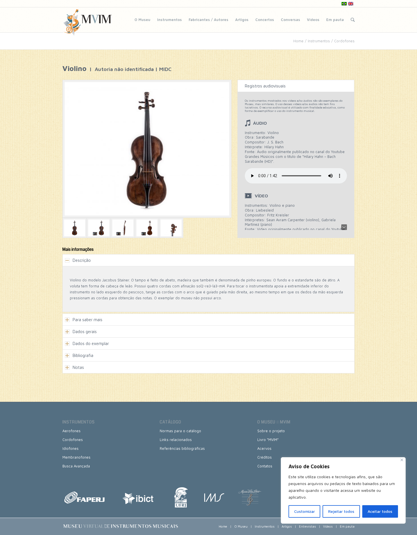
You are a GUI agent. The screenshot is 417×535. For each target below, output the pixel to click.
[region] (343, 490)
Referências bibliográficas (182, 448)
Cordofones (344, 41)
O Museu (142, 19)
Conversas (290, 19)
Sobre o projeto (271, 431)
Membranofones (76, 457)
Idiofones (70, 448)
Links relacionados (176, 439)
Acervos (264, 448)
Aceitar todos (380, 511)
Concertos (264, 19)
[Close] (402, 460)
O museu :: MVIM (273, 422)
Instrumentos (169, 19)
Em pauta (335, 19)
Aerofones (71, 431)
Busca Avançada (76, 466)
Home (298, 41)
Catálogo (170, 422)
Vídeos (313, 19)
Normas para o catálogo (180, 431)
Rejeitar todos (341, 511)
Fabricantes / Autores (208, 19)
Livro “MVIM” (268, 439)
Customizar (304, 511)
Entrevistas (307, 526)
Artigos (241, 19)
